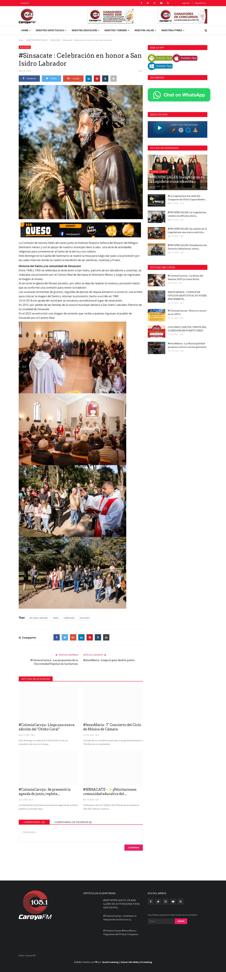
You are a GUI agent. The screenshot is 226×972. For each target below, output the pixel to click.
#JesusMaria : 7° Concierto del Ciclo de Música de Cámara (112, 727)
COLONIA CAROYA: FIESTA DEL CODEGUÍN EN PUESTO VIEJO (187, 329)
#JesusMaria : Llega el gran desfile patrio (109, 660)
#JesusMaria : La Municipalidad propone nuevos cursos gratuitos (187, 345)
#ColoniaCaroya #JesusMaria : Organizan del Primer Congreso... (121, 932)
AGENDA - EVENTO (159, 171)
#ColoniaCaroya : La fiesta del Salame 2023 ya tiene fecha (185, 277)
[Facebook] (56, 637)
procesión (84, 617)
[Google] (73, 637)
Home (25, 30)
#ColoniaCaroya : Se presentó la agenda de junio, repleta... (44, 792)
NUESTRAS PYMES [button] (172, 30)
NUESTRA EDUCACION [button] (85, 30)
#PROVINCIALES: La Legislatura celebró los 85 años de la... (187, 214)
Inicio (21, 40)
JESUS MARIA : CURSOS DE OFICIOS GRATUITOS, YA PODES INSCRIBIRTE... (187, 295)
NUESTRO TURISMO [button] (116, 30)
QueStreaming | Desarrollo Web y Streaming (127, 962)
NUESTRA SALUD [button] (145, 30)
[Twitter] (65, 637)
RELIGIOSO (55, 40)
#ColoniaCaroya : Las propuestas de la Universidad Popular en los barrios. (54, 662)
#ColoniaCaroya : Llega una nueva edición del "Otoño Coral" (46, 727)
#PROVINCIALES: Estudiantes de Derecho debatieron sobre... (187, 247)
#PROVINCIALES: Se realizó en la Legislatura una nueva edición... (187, 230)
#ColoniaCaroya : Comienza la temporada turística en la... (119, 918)
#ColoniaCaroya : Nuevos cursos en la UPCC (187, 312)
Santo (55, 617)
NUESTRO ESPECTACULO (37, 40)
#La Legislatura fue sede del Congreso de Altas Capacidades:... (187, 198)
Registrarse (200, 3)
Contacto (24, 3)
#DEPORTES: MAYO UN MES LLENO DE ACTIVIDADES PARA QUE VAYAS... (121, 904)
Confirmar (133, 847)
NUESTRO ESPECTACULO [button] (50, 30)
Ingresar (186, 3)
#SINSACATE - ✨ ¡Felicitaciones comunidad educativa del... (109, 792)
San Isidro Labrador (38, 617)
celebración (69, 617)
